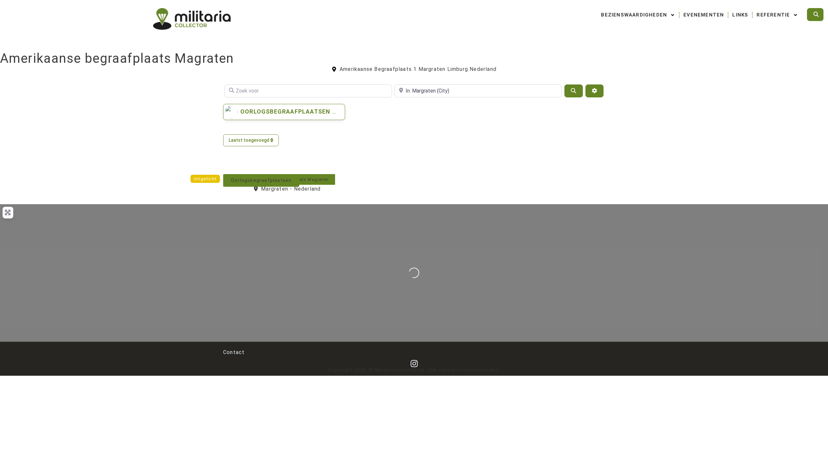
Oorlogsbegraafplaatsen (285, 111)
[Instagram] (414, 364)
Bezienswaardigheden (634, 15)
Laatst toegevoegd (249, 140)
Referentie (773, 15)
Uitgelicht (205, 178)
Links (740, 15)
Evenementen (703, 15)
